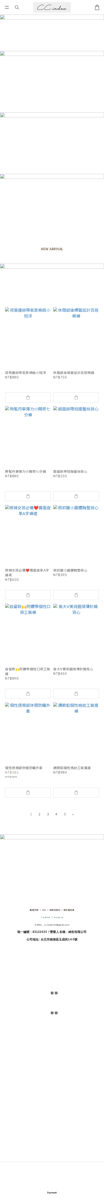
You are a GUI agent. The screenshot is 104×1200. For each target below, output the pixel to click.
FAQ (44, 910)
